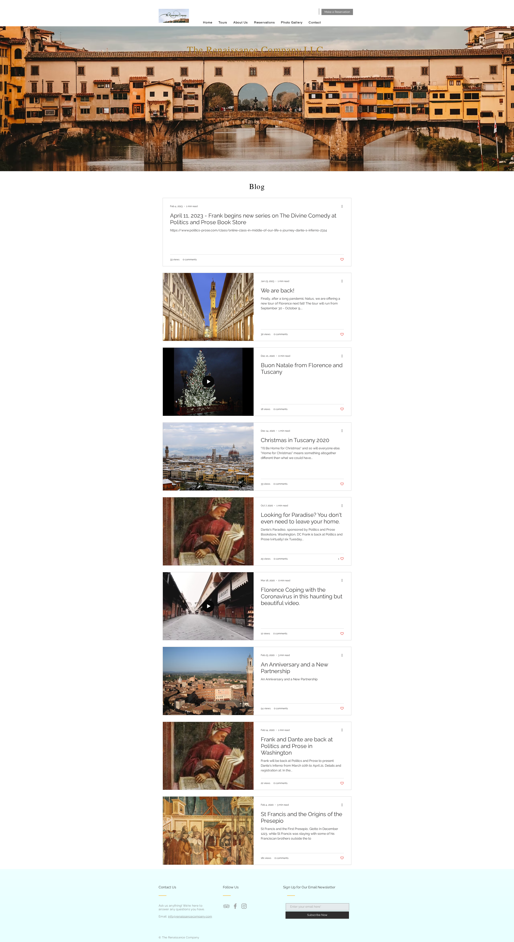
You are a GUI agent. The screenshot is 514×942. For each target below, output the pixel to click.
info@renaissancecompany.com (190, 916)
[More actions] (343, 206)
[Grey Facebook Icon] (235, 906)
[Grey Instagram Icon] (244, 906)
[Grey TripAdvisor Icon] (226, 906)
